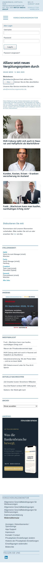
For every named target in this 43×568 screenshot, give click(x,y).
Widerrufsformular (11, 518)
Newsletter (33, 7)
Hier (8, 82)
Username (8, 30)
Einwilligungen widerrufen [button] (16, 544)
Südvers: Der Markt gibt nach (15, 390)
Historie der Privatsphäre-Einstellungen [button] (22, 541)
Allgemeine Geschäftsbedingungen (19, 507)
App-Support (10, 529)
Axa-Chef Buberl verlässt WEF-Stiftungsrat (20, 386)
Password (7, 38)
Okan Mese (8, 72)
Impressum (10, 532)
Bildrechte (9, 547)
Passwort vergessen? (12, 53)
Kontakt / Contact (12, 535)
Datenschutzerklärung (13, 515)
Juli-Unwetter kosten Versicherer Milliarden (20, 382)
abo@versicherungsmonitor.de (14, 89)
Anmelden (34, 9)
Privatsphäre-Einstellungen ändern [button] (20, 538)
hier (15, 234)
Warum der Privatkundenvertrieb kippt (18, 348)
